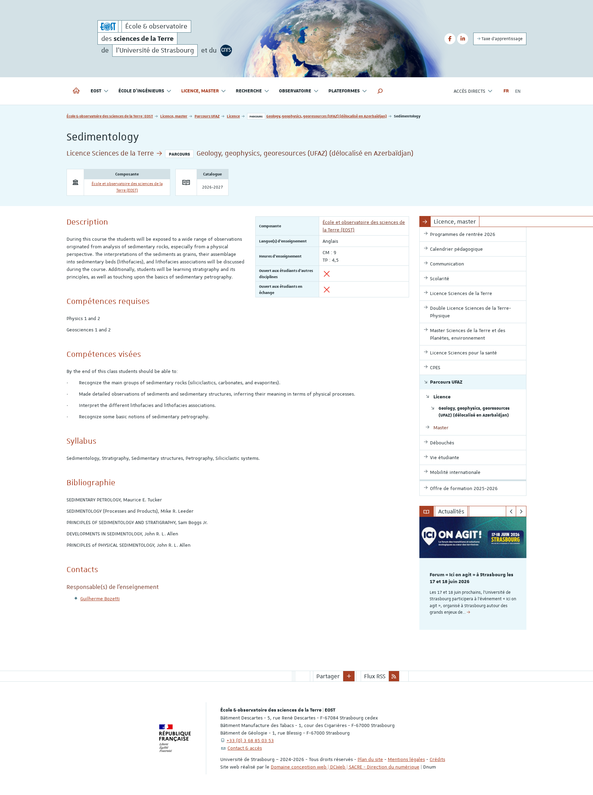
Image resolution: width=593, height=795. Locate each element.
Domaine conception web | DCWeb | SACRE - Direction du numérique (345, 767)
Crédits (437, 759)
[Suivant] (521, 511)
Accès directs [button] (469, 91)
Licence (233, 116)
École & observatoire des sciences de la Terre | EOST (110, 116)
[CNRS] (226, 50)
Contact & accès (245, 748)
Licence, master (173, 116)
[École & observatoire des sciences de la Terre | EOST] (107, 26)
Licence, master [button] (200, 91)
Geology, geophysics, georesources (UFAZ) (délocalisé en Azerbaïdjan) (326, 116)
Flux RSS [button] (374, 676)
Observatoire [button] (295, 91)
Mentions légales (406, 759)
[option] (473, 573)
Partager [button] (328, 676)
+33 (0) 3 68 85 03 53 (250, 740)
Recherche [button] (249, 91)
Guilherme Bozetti (100, 598)
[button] (380, 91)
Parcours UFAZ (207, 116)
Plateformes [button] (344, 91)
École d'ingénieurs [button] (141, 91)
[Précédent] (511, 511)
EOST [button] (96, 91)
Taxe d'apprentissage (501, 39)
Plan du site (370, 759)
